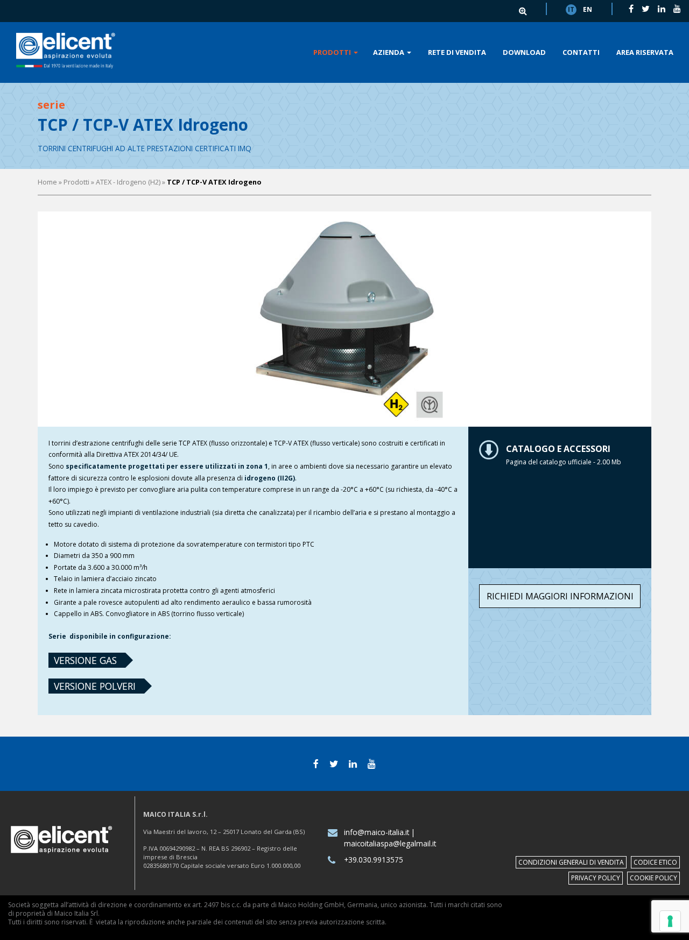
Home (47, 182)
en (587, 9)
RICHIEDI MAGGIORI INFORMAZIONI (560, 596)
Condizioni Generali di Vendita (571, 862)
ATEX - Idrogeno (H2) (128, 182)
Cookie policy (653, 877)
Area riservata (644, 52)
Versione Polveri (95, 686)
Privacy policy (595, 877)
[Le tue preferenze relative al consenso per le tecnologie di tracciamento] (670, 921)
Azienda (389, 52)
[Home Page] (65, 51)
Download (524, 52)
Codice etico (655, 862)
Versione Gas (85, 660)
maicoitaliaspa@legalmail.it (390, 843)
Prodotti (333, 52)
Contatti (581, 52)
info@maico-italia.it (376, 832)
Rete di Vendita (457, 52)
